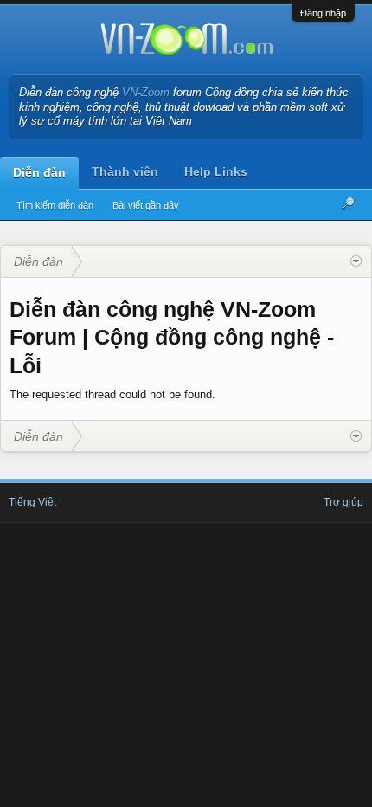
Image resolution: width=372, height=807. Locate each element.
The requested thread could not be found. (112, 394)
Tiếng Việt (32, 502)
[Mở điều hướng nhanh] (356, 261)
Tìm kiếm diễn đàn (54, 205)
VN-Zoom (146, 92)
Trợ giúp (343, 502)
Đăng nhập (323, 13)
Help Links (215, 171)
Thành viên (125, 171)
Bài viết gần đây (145, 205)
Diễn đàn (39, 172)
